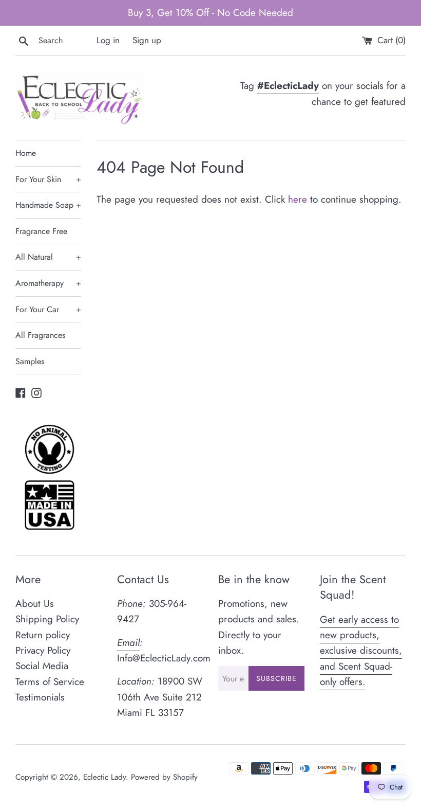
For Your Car (48, 309)
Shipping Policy (47, 619)
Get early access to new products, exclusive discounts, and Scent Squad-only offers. (361, 651)
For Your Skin (48, 179)
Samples (29, 361)
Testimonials (40, 697)
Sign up (146, 40)
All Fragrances (40, 335)
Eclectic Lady (104, 777)
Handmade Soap (48, 205)
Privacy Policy (42, 650)
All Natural (48, 257)
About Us (34, 603)
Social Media (41, 666)
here (297, 199)
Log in (108, 40)
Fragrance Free (41, 231)
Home (25, 153)
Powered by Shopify (164, 777)
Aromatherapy (48, 283)
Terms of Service (49, 682)
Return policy (42, 635)
